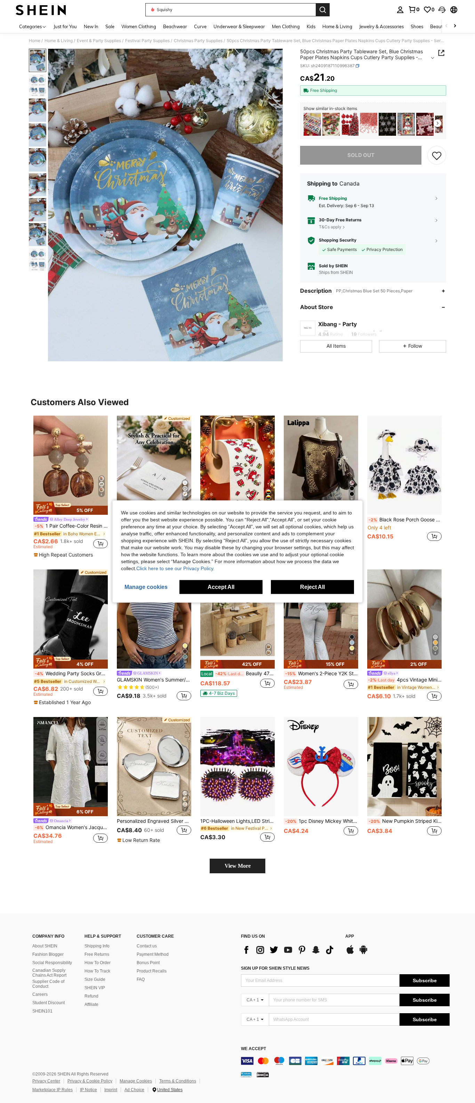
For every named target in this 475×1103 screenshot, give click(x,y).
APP (349, 936)
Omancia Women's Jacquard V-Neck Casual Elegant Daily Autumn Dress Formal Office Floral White (71, 827)
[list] (289, 950)
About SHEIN (44, 946)
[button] (442, 10)
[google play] (363, 953)
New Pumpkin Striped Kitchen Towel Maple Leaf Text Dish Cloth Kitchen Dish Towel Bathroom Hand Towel (405, 821)
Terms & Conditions (177, 1081)
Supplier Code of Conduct (48, 984)
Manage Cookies (136, 1081)
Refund (91, 996)
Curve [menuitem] (200, 26)
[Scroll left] (446, 26)
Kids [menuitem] (311, 26)
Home (34, 40)
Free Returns (96, 954)
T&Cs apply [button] (330, 226)
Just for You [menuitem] (65, 26)
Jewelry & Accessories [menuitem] (381, 26)
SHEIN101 (42, 1011)
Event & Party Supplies (99, 40)
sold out (361, 155)
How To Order (97, 962)
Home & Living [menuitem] (337, 26)
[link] (414, 9)
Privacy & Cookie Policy (89, 1081)
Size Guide (94, 979)
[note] (70, 508)
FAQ (141, 979)
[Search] (323, 9)
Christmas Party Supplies (198, 40)
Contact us (147, 946)
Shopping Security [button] (337, 240)
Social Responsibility (52, 962)
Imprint (110, 1089)
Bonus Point (148, 962)
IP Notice (88, 1089)
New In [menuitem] (91, 26)
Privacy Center (46, 1081)
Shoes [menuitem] (417, 26)
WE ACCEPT (253, 1049)
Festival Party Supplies (147, 40)
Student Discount (48, 1002)
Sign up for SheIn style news (275, 968)
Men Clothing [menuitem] (286, 26)
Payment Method (153, 954)
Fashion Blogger (48, 954)
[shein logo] (41, 9)
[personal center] (400, 10)
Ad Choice (134, 1089)
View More (238, 866)
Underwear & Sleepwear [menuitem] (239, 26)
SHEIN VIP (94, 987)
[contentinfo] (345, 1061)
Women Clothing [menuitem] (138, 26)
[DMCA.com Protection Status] (263, 1074)
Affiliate (91, 1004)
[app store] (350, 953)
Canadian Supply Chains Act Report (49, 973)
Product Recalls (152, 971)
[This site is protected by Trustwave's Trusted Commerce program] (246, 1074)
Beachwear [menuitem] (175, 26)
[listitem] (312, 124)
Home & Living (59, 40)
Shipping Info (97, 946)
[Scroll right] (454, 26)
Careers (40, 994)
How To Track (97, 971)
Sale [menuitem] (109, 26)
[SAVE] (436, 155)
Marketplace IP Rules (52, 1089)
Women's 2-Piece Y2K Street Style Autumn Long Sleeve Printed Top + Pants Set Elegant (321, 673)
